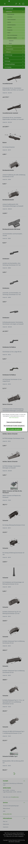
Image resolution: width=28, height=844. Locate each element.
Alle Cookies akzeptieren (14, 429)
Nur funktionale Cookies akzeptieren (14, 425)
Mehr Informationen (14, 417)
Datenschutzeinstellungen (14, 422)
